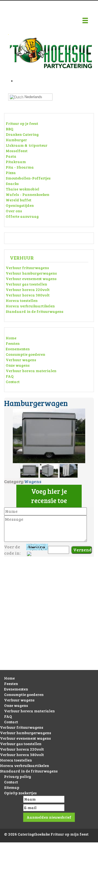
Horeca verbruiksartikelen (30, 305)
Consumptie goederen (25, 354)
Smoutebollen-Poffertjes (28, 178)
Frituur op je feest (22, 123)
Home (11, 337)
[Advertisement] (49, 619)
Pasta (11, 156)
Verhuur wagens (21, 359)
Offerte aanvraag (22, 216)
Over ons (14, 210)
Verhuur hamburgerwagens (31, 273)
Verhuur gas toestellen (26, 284)
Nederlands (32, 97)
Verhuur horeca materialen (31, 370)
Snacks (12, 183)
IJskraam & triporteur (26, 145)
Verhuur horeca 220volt (28, 289)
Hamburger (16, 139)
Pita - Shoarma (20, 167)
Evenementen (18, 348)
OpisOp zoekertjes (20, 792)
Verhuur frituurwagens (27, 267)
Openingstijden (20, 205)
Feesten (13, 343)
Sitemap (11, 787)
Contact (13, 381)
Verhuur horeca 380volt (28, 295)
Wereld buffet (18, 199)
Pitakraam (16, 161)
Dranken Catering (22, 134)
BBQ (9, 128)
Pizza (11, 172)
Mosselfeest (16, 150)
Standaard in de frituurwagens (34, 311)
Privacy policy (17, 776)
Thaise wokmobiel (22, 189)
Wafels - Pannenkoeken (27, 194)
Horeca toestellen (22, 300)
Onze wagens (18, 365)
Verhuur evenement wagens (31, 278)
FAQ (10, 376)
